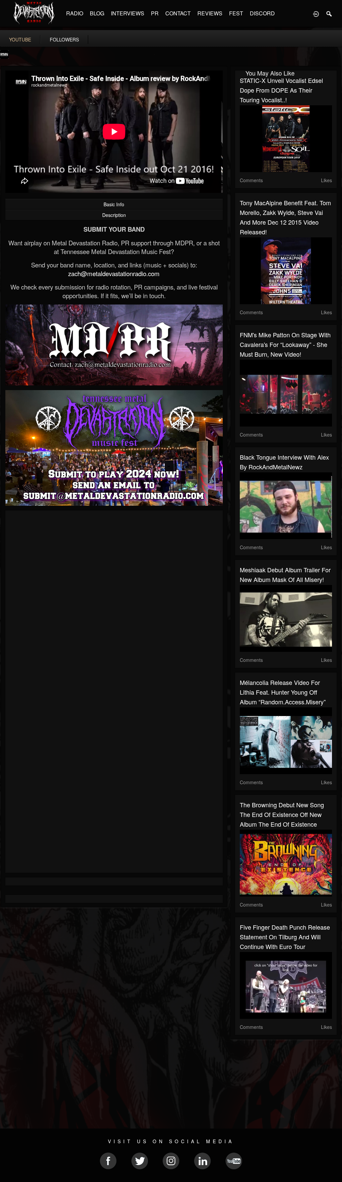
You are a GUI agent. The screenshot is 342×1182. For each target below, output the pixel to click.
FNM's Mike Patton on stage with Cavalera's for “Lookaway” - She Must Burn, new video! (285, 344)
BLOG (97, 13)
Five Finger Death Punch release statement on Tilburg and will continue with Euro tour (285, 937)
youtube (20, 39)
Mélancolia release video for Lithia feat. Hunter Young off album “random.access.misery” (283, 692)
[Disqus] (114, 604)
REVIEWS (209, 13)
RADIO (74, 13)
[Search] (329, 13)
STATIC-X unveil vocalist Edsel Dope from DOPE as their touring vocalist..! (281, 90)
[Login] (316, 13)
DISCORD (262, 13)
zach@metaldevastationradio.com (114, 273)
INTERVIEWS (127, 13)
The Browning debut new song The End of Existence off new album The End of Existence (282, 814)
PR (155, 13)
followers (64, 39)
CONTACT (178, 13)
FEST (236, 13)
